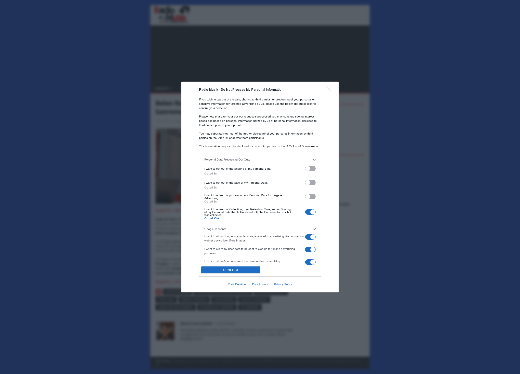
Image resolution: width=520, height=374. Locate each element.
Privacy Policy (283, 284)
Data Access (260, 284)
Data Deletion (237, 284)
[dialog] (260, 187)
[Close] (330, 90)
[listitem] (260, 159)
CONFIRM (230, 270)
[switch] (310, 168)
